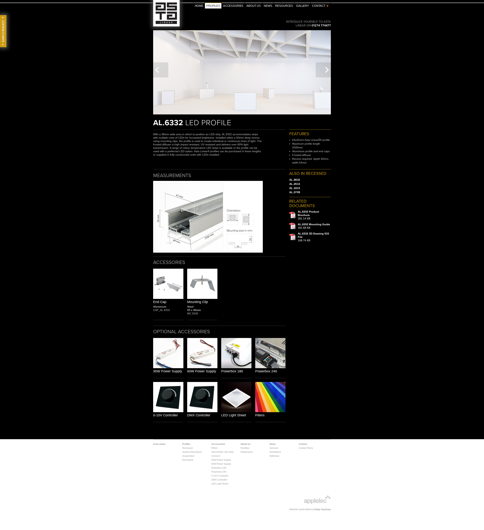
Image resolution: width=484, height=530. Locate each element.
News (268, 5)
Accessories (233, 5)
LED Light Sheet (233, 415)
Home (199, 5)
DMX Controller (198, 415)
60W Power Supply (201, 371)
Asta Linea (166, 13)
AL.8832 (294, 179)
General (274, 448)
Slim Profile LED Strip (222, 452)
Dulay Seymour (322, 509)
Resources (284, 5)
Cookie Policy (306, 448)
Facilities (245, 448)
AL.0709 (294, 192)
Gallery (302, 5)
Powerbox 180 (232, 371)
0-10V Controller (165, 415)
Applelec (317, 499)
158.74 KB (313, 237)
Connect (215, 456)
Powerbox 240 (266, 371)
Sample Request (3, 31)
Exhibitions (275, 452)
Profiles (213, 5)
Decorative (187, 460)
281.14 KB (308, 215)
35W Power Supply (167, 371)
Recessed (187, 448)
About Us (253, 5)
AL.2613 (294, 183)
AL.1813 (294, 188)
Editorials (274, 456)
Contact (318, 5)
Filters (259, 415)
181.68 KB (314, 226)
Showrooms (246, 452)
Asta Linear (159, 444)
